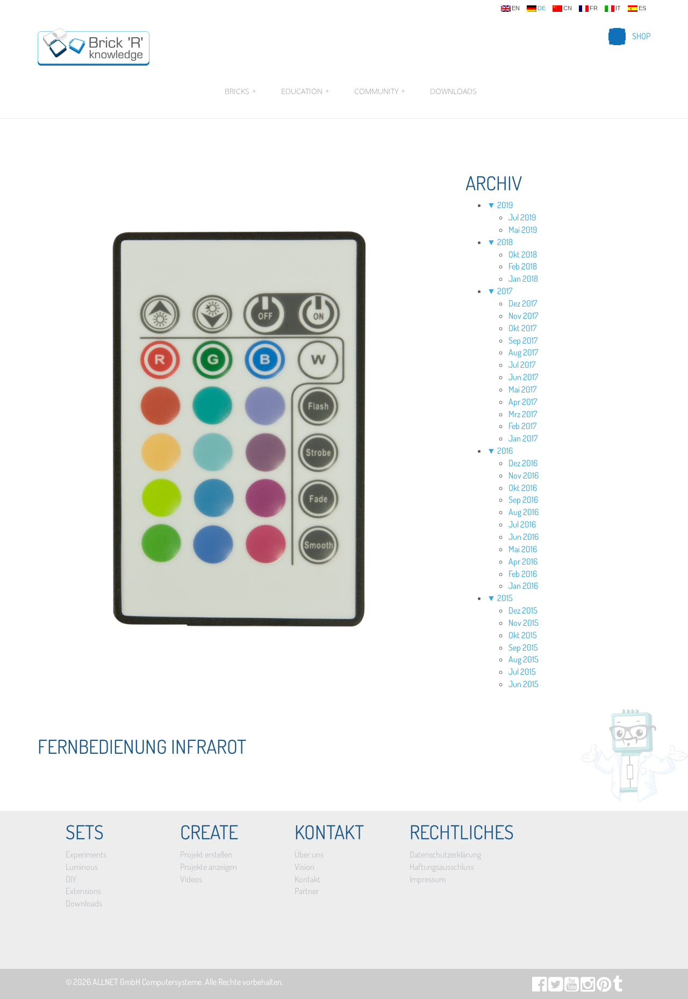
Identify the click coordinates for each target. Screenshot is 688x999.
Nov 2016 (523, 475)
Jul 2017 (521, 364)
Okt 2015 (522, 635)
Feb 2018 (522, 266)
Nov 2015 (523, 622)
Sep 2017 (523, 340)
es (642, 8)
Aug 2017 (523, 352)
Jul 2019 (522, 217)
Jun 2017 (523, 377)
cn (567, 8)
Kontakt (307, 879)
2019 (505, 204)
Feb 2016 (522, 573)
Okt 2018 (522, 254)
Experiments (86, 854)
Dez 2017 (522, 303)
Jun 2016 (523, 536)
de (542, 8)
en (516, 8)
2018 (505, 242)
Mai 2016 (522, 549)
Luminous (82, 866)
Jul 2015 (522, 671)
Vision (304, 866)
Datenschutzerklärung (445, 854)
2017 (504, 291)
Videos (191, 879)
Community (379, 91)
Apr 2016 (523, 561)
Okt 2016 (522, 487)
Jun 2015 (523, 684)
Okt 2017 (522, 328)
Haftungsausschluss (442, 866)
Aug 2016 (523, 511)
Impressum (428, 879)
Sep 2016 (523, 499)
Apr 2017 (522, 401)
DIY (71, 879)
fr (594, 8)
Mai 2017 (522, 389)
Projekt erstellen (206, 854)
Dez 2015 (523, 610)
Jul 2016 (522, 524)
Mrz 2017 (522, 414)
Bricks (240, 91)
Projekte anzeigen (208, 866)
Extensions (83, 891)
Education (305, 91)
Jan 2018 (523, 278)
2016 (505, 450)
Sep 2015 (523, 647)
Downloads (453, 91)
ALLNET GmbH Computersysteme (147, 981)
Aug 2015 (523, 659)
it (618, 8)
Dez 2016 (523, 463)
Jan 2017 (523, 438)
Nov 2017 (523, 315)
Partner (307, 891)
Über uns (309, 854)
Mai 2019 (522, 229)
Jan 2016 (523, 585)
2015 (505, 598)
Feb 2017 (522, 425)
